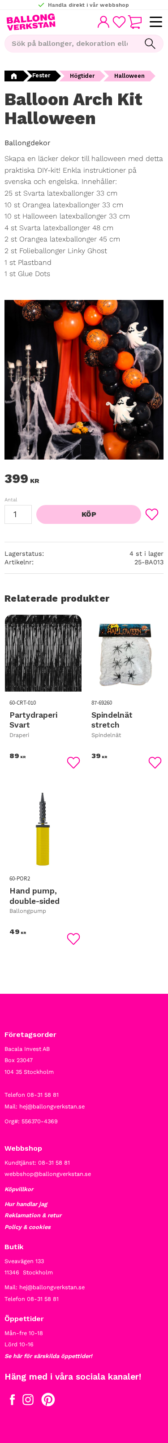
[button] (156, 22)
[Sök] (150, 44)
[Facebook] (12, 1402)
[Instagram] (28, 1402)
